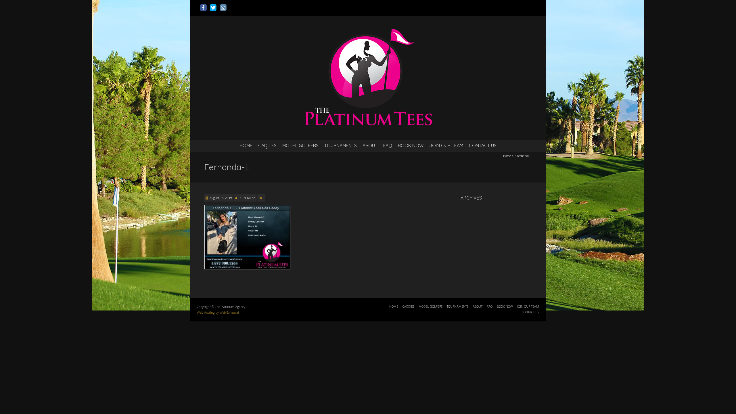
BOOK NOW (410, 145)
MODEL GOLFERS (300, 145)
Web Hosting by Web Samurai (218, 312)
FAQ (387, 145)
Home (507, 156)
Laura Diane (247, 198)
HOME (245, 145)
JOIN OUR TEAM (446, 145)
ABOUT (370, 145)
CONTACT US (483, 145)
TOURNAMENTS (340, 145)
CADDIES (267, 145)
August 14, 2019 (221, 198)
